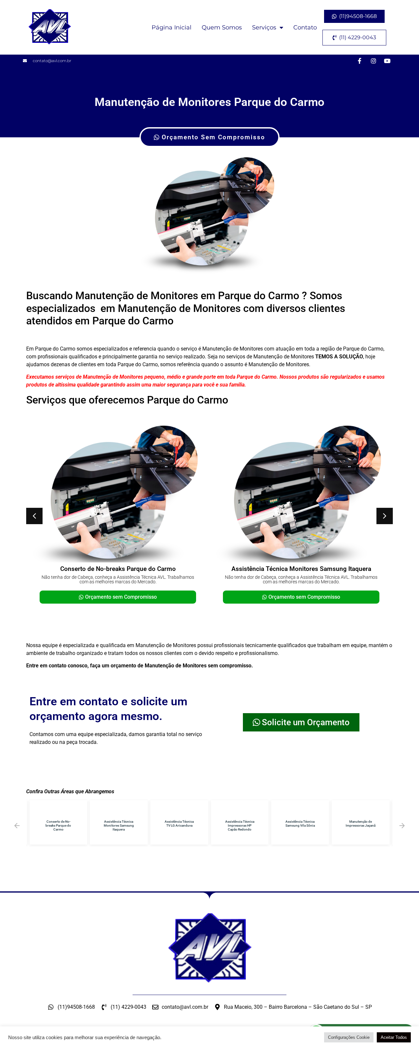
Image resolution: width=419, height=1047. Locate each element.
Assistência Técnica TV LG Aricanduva (179, 823)
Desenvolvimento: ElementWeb (209, 1039)
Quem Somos (222, 27)
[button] (34, 516)
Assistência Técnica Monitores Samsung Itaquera (301, 569)
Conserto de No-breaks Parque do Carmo (118, 569)
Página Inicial (171, 27)
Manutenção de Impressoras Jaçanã (360, 823)
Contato (305, 27)
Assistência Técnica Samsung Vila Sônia (300, 823)
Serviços (264, 27)
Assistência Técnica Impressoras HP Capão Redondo (239, 825)
